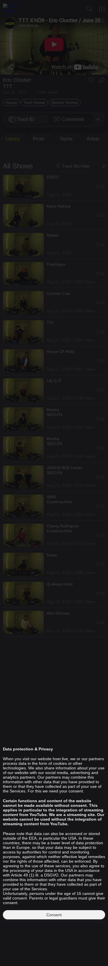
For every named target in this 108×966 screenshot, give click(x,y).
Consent (54, 914)
